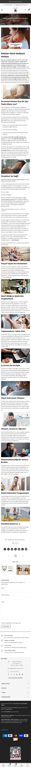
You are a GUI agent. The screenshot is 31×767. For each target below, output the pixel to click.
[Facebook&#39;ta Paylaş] (5, 549)
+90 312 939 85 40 (8, 4)
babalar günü (11, 539)
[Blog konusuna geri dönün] (15, 555)
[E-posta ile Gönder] (26, 549)
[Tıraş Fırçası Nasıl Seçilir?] (22, 555)
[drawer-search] (25, 10)
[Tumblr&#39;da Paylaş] (15, 549)
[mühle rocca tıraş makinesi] (15, 514)
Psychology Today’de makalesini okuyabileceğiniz (12, 179)
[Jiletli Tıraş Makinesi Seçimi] (8, 555)
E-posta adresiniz (5, 595)
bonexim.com (9, 709)
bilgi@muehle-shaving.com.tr (22, 4)
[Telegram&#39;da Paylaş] (19, 549)
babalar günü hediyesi (20, 539)
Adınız (3, 588)
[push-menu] (2, 10)
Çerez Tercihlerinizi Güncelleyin (15, 677)
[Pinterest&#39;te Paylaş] (12, 549)
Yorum (3, 602)
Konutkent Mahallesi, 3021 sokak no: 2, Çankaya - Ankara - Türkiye (17, 663)
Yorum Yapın (6, 626)
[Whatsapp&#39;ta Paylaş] (22, 549)
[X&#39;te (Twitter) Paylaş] (8, 549)
